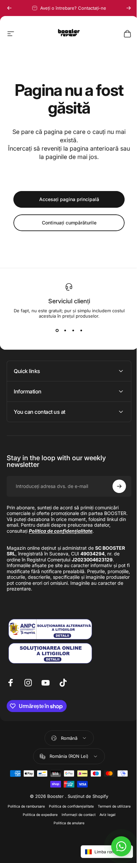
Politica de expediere (66, 820)
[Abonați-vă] (114, 486)
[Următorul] (128, 8)
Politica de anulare (76, 829)
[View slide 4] (81, 331)
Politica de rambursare (42, 812)
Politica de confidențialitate (87, 812)
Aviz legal (49, 829)
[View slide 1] (57, 331)
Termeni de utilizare (28, 820)
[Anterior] (9, 8)
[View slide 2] (65, 331)
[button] (102, 852)
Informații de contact (104, 820)
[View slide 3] (73, 331)
